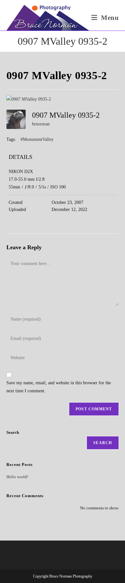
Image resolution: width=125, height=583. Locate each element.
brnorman (41, 124)
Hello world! (17, 476)
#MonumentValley (37, 139)
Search (12, 432)
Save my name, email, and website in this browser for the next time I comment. (58, 386)
